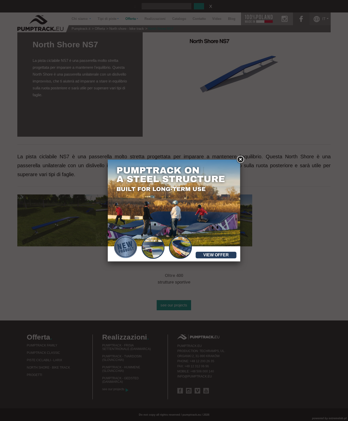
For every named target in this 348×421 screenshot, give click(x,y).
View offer (216, 255)
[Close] (240, 159)
